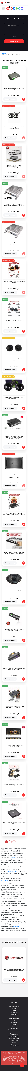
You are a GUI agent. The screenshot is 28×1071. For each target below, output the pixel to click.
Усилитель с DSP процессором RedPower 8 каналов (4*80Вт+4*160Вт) (14, 205)
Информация (14, 1018)
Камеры (14, 1010)
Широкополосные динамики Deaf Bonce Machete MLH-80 (14, 398)
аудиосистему (4, 880)
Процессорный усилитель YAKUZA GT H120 (14, 89)
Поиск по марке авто (14, 1030)
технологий (12, 857)
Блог (14, 1020)
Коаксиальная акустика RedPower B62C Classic (14, 591)
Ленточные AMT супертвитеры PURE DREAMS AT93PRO (14, 127)
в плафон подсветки (12, 871)
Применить (14, 41)
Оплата (14, 1042)
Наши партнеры (14, 1028)
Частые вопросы (14, 1040)
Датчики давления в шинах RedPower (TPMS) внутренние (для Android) (14, 969)
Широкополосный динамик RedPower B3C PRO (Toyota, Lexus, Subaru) (14, 552)
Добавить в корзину (23, 99)
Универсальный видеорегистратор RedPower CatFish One (14, 630)
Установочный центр (14, 1036)
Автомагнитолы (14, 1004)
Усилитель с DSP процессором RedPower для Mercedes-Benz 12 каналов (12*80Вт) (14, 167)
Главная (3, 53)
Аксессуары (14, 1012)
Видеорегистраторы (14, 1006)
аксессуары (16, 926)
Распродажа (14, 1014)
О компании (14, 1022)
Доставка (14, 1044)
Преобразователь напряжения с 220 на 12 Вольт (14, 823)
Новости (14, 1026)
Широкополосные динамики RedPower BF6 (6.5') (14, 282)
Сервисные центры (14, 1038)
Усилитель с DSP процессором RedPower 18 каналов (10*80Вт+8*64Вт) (14, 476)
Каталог (14, 1002)
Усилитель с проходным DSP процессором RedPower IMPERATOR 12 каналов (14, 514)
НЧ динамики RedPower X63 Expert (14, 320)
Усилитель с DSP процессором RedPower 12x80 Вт (14, 243)
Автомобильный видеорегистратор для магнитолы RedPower (14, 668)
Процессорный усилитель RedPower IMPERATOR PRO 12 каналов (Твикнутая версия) (14, 437)
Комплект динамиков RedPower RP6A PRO (14, 784)
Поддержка (14, 1034)
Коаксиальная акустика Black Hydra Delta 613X (14, 359)
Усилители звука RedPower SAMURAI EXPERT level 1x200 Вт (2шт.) (14, 707)
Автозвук (14, 1008)
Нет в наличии (23, 137)
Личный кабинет (14, 1045)
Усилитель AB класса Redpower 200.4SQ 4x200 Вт (14, 746)
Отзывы (14, 1024)
